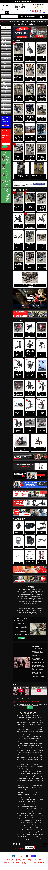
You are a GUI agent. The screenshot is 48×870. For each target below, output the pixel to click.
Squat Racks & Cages (5, 55)
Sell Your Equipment (37, 859)
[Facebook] (3, 125)
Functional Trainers (4, 66)
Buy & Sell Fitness (23, 866)
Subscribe (4, 146)
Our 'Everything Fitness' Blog (6, 113)
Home (3, 21)
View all (30, 708)
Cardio (6, 52)
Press (14, 24)
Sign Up (7, 12)
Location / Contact (35, 21)
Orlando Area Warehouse (39, 12)
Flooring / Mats (5, 88)
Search (8, 859)
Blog (44, 860)
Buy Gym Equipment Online (21, 860)
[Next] (46, 844)
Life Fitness (6, 110)
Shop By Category (11, 21)
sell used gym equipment (27, 607)
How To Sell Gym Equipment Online (29, 862)
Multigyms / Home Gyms (4, 85)
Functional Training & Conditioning (4, 77)
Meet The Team (5, 36)
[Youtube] (5, 125)
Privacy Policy (7, 862)
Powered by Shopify (24, 867)
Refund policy (24, 863)
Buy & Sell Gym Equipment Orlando (18, 859)
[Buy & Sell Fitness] (20, 11)
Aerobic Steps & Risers (5, 81)
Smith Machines (4, 62)
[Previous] (44, 844)
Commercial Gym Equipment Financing (26, 24)
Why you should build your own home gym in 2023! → (27, 701)
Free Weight (6, 47)
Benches (4, 73)
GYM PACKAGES (6, 106)
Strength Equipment (6, 92)
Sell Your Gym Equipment (23, 21)
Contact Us (4, 33)
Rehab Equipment (4, 95)
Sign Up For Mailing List (15, 862)
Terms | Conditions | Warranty (9, 860)
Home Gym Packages (4, 102)
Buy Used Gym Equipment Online (35, 860)
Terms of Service (41, 862)
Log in (3, 5)
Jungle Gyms (4, 99)
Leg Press (4, 70)
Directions (22, 638)
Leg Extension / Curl (5, 59)
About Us (43, 21)
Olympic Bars (4, 49)
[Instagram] (8, 125)
